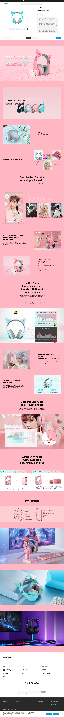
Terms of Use (26, 693)
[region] (32, 714)
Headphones (5, 701)
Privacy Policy (31, 693)
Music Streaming (53, 704)
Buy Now (58, 37)
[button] (7, 29)
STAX (12, 709)
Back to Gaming (7, 37)
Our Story (28, 701)
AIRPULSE (9, 709)
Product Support (16, 701)
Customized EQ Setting (54, 701)
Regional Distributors (40, 701)
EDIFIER (4, 709)
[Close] (62, 714)
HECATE (16, 709)
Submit (43, 691)
